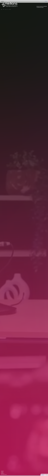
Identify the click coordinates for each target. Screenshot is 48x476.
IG (1, 9)
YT (3, 9)
